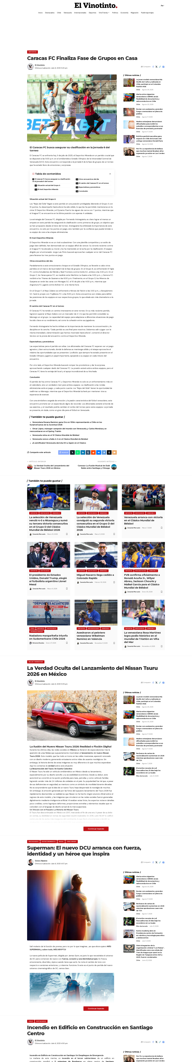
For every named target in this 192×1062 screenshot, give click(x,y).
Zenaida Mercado (39, 534)
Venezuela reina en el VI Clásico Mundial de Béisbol (55, 435)
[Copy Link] (159, 66)
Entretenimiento (49, 841)
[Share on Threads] (109, 452)
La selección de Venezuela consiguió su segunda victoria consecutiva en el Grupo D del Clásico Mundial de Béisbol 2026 (95, 523)
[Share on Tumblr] (88, 452)
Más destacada (140, 570)
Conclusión (83, 191)
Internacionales (37, 631)
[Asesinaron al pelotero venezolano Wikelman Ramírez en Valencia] (96, 612)
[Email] (114, 452)
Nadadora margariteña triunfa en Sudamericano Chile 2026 (48, 637)
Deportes (32, 52)
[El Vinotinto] (96, 5)
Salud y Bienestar (36, 662)
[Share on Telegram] (104, 452)
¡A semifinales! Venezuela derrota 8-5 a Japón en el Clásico (59, 443)
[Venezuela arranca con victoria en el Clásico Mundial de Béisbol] (143, 497)
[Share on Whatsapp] (77, 452)
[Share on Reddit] (93, 452)
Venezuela (56, 513)
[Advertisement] (96, 31)
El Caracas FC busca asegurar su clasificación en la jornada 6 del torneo (51, 180)
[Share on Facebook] (153, 66)
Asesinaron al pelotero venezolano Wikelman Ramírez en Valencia (91, 635)
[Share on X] (156, 66)
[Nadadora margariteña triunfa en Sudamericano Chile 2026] (48, 612)
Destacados (45, 513)
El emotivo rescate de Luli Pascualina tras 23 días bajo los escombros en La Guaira (148, 770)
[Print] (163, 66)
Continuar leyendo (96, 829)
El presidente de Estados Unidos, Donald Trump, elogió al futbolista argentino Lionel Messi (48, 579)
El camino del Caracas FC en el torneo (94, 183)
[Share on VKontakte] (98, 452)
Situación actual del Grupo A (48, 185)
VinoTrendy (71, 841)
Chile (138, 90)
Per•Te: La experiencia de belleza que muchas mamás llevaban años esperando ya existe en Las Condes (150, 151)
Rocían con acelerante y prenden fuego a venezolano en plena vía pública (149, 111)
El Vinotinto (40, 65)
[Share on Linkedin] (83, 452)
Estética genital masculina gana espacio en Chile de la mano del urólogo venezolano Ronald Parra (149, 138)
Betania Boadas (38, 643)
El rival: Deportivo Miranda (48, 189)
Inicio (61, 841)
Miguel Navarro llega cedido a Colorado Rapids (95, 576)
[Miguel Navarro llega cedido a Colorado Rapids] (96, 555)
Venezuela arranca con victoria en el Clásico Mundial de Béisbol (143, 520)
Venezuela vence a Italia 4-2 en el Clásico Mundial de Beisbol (60, 439)
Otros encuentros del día (89, 179)
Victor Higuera (41, 861)
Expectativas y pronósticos (89, 187)
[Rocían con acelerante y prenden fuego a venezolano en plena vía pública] (129, 112)
